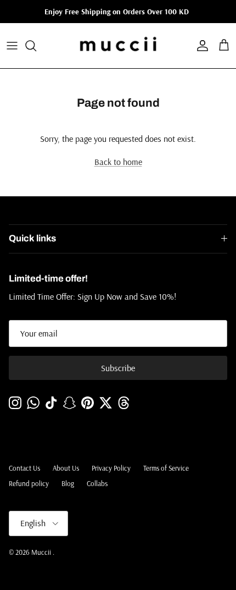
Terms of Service (166, 468)
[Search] (36, 46)
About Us (66, 468)
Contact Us (24, 468)
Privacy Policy (111, 468)
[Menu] (12, 46)
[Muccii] (118, 46)
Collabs (97, 483)
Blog (67, 483)
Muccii (42, 552)
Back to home (118, 161)
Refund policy (29, 483)
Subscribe (118, 367)
